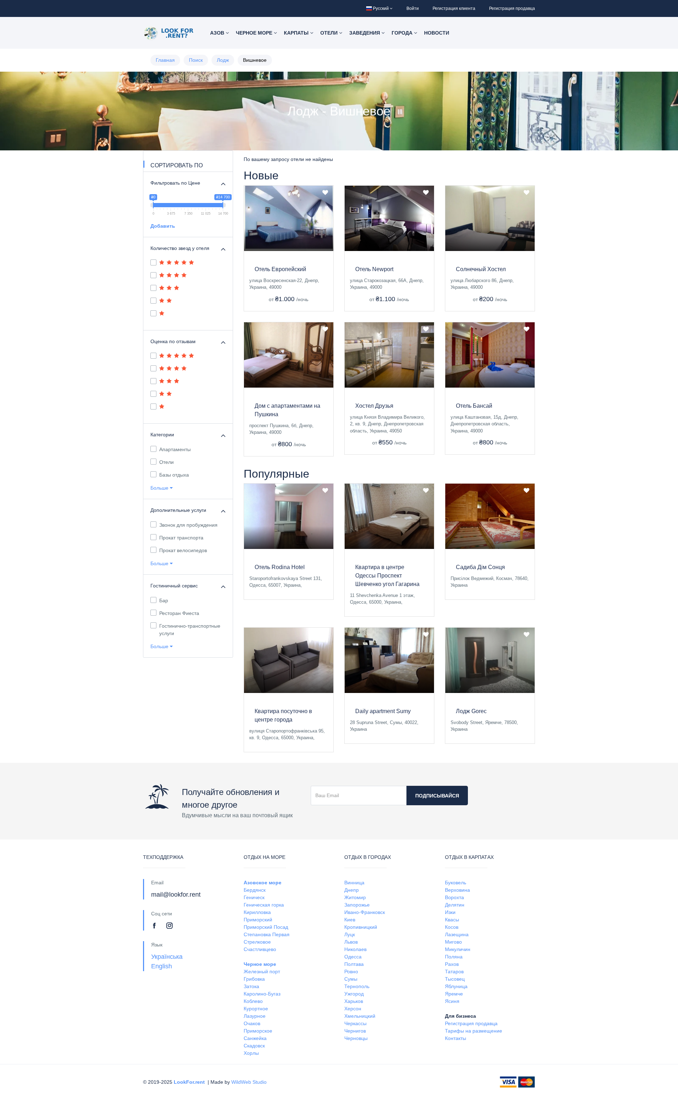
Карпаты (297, 33)
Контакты (455, 1038)
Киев (349, 919)
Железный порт (262, 971)
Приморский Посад (266, 927)
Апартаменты (175, 449)
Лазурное (255, 1016)
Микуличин (457, 949)
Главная (165, 60)
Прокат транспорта (181, 537)
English (161, 966)
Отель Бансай (474, 406)
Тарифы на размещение (473, 1031)
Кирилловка (257, 912)
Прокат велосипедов (183, 550)
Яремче (454, 994)
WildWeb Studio (249, 1082)
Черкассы (355, 1023)
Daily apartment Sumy (383, 711)
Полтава (354, 964)
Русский (381, 8)
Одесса (353, 956)
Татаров (454, 971)
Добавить (162, 226)
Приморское (258, 1031)
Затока (251, 986)
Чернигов (355, 1031)
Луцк (349, 934)
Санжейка (255, 1038)
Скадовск (254, 1045)
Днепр (351, 890)
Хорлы (251, 1053)
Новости (436, 33)
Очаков (252, 1023)
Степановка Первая (267, 934)
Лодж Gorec (471, 711)
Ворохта (454, 897)
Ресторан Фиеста (179, 613)
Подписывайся (437, 796)
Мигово (453, 942)
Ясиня (452, 1001)
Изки (450, 912)
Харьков (353, 1001)
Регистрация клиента (454, 8)
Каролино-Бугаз (262, 994)
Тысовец (455, 979)
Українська (167, 956)
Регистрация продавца (512, 8)
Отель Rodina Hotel (280, 567)
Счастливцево (260, 949)
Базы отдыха (174, 475)
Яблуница (456, 986)
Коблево (253, 1001)
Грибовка (254, 979)
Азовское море (262, 882)
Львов (351, 942)
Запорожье (357, 905)
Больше (160, 488)
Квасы (452, 919)
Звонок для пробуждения (188, 525)
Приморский (258, 919)
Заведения (365, 33)
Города (403, 33)
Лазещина (457, 934)
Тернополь (356, 986)
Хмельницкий (359, 1016)
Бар (163, 600)
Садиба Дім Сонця (480, 567)
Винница (354, 882)
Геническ (254, 897)
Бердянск (255, 890)
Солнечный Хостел (481, 269)
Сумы (350, 979)
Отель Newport (374, 269)
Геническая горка (264, 905)
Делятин (454, 905)
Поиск (196, 60)
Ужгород (354, 994)
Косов (451, 927)
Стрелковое (257, 942)
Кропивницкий (360, 927)
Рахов (452, 964)
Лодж (223, 60)
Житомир (355, 897)
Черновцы (356, 1038)
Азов (218, 33)
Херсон (352, 1008)
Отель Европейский (280, 269)
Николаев (355, 949)
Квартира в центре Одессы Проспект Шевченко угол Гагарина (387, 575)
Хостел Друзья (374, 406)
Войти (412, 8)
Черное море (255, 33)
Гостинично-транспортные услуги (189, 629)
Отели (329, 33)
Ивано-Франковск (364, 912)
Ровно (351, 971)
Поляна (454, 956)
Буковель (455, 882)
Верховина (457, 890)
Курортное (256, 1008)
